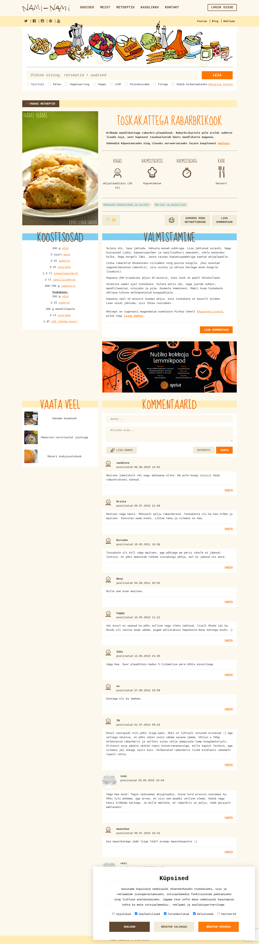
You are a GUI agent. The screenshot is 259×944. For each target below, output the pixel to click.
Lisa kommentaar (224, 220)
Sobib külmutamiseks (191, 84)
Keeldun (129, 926)
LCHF (118, 84)
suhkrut (64, 260)
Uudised (87, 7)
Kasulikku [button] (150, 7)
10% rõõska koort (64, 321)
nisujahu (64, 267)
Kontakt (172, 7)
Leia (217, 75)
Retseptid (125, 7)
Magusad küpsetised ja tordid (126, 204)
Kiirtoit (37, 84)
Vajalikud (123, 914)
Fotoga (163, 84)
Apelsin (223, 143)
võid (65, 248)
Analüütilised (149, 914)
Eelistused (205, 914)
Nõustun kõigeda (218, 926)
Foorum (202, 21)
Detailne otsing (220, 84)
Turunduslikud (178, 914)
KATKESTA (203, 450)
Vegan (102, 84)
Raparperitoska (209, 311)
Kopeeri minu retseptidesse (195, 220)
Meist (105, 7)
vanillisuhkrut (64, 279)
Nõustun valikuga (174, 926)
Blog (215, 21)
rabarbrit (68, 286)
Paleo (57, 84)
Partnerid (228, 914)
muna (67, 254)
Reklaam (229, 21)
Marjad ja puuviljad (170, 204)
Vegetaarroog (79, 84)
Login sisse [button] (222, 7)
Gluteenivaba (139, 84)
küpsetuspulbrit (66, 273)
